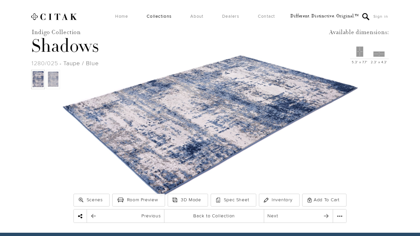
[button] (81, 200)
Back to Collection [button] (214, 216)
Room (142, 200)
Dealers (230, 16)
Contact (266, 16)
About (197, 16)
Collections (159, 16)
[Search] (365, 16)
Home (121, 16)
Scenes (95, 200)
